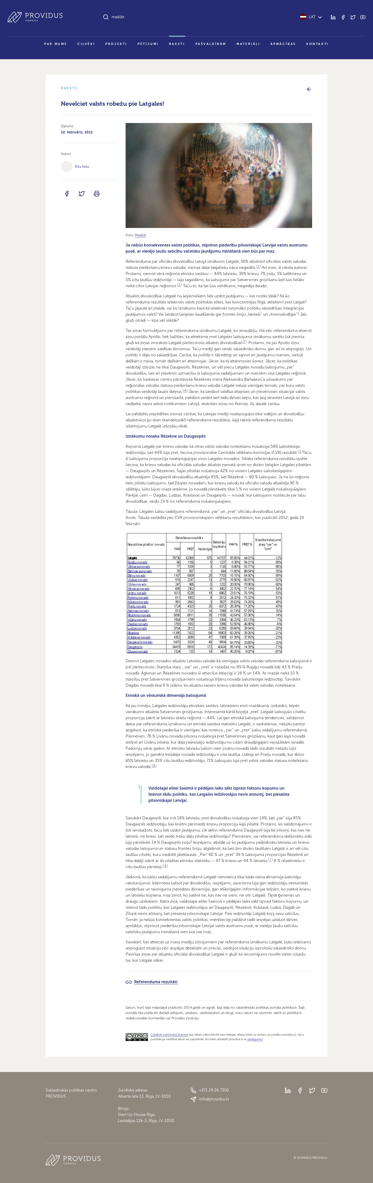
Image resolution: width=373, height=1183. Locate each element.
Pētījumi (148, 44)
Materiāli (248, 44)
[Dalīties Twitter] (81, 193)
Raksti (177, 44)
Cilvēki (86, 44)
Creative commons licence (169, 1034)
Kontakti (317, 44)
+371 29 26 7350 (214, 1090)
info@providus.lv (214, 1099)
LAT (312, 16)
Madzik (140, 235)
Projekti (116, 44)
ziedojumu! (255, 1039)
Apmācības (283, 44)
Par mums (55, 44)
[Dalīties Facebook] (66, 193)
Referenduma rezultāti (155, 981)
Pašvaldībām (211, 44)
